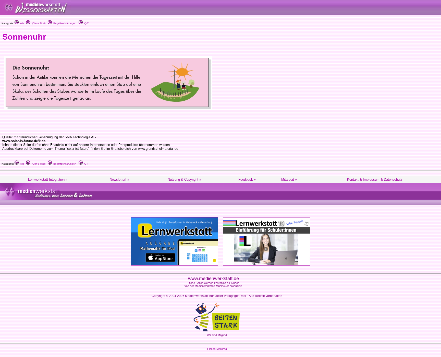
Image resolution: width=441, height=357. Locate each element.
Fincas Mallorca (217, 348)
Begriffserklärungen (64, 23)
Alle (21, 23)
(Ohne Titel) (37, 23)
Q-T (86, 23)
